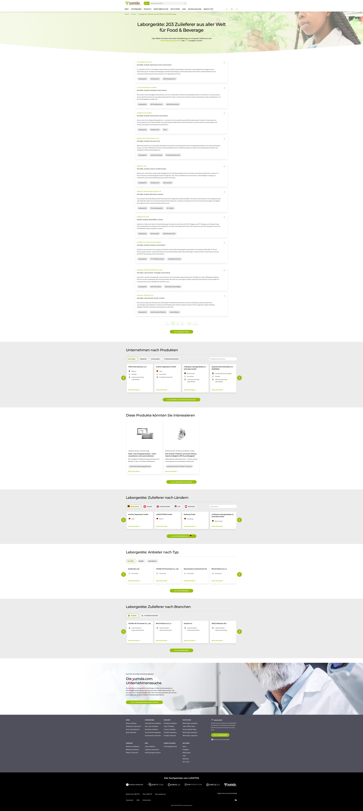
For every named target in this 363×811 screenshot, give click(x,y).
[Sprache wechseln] (231, 9)
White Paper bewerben (190, 732)
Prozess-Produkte (170, 729)
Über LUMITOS (147, 794)
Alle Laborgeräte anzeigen (181, 482)
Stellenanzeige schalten (153, 752)
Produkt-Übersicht (170, 735)
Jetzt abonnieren (220, 735)
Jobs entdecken (150, 746)
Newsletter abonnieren (133, 726)
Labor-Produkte (169, 726)
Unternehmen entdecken (153, 723)
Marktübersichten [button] (161, 9)
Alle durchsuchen (181, 332)
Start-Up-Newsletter (133, 729)
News (184, 746)
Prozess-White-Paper (190, 729)
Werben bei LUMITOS (133, 794)
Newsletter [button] (208, 9)
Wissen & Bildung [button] (194, 9)
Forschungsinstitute (170, 746)
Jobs (184, 756)
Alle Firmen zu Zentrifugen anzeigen (181, 400)
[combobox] (223, 359)
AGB (138, 800)
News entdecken (131, 723)
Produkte (186, 749)
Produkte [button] (147, 9)
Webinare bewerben (132, 749)
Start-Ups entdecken (151, 726)
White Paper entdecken (190, 723)
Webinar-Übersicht (132, 752)
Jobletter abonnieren (152, 749)
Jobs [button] (184, 9)
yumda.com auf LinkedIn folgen (221, 739)
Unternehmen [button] (136, 9)
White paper (187, 752)
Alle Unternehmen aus (180, 536)
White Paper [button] (175, 9)
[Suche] (185, 3)
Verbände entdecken (151, 729)
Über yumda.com (160, 794)
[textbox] (223, 359)
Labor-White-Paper (189, 726)
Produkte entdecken (170, 723)
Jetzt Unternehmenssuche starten (144, 702)
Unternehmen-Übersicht (153, 735)
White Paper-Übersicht (190, 735)
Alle (146, 3)
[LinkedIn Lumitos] (235, 800)
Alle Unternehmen (181, 591)
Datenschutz (147, 800)
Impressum (129, 800)
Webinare (186, 759)
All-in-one (186, 762)
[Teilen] (226, 9)
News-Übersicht (131, 732)
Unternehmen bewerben (153, 732)
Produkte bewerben (170, 732)
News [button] (127, 9)
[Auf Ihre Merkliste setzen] (224, 62)
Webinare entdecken (132, 746)
